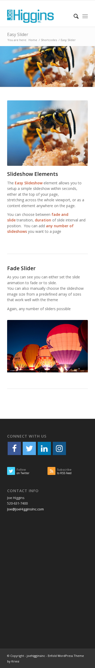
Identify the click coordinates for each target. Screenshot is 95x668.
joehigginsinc (36, 656)
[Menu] (85, 16)
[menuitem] (73, 16)
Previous (4, 66)
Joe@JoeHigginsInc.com (25, 509)
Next (90, 66)
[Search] (73, 16)
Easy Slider (17, 34)
